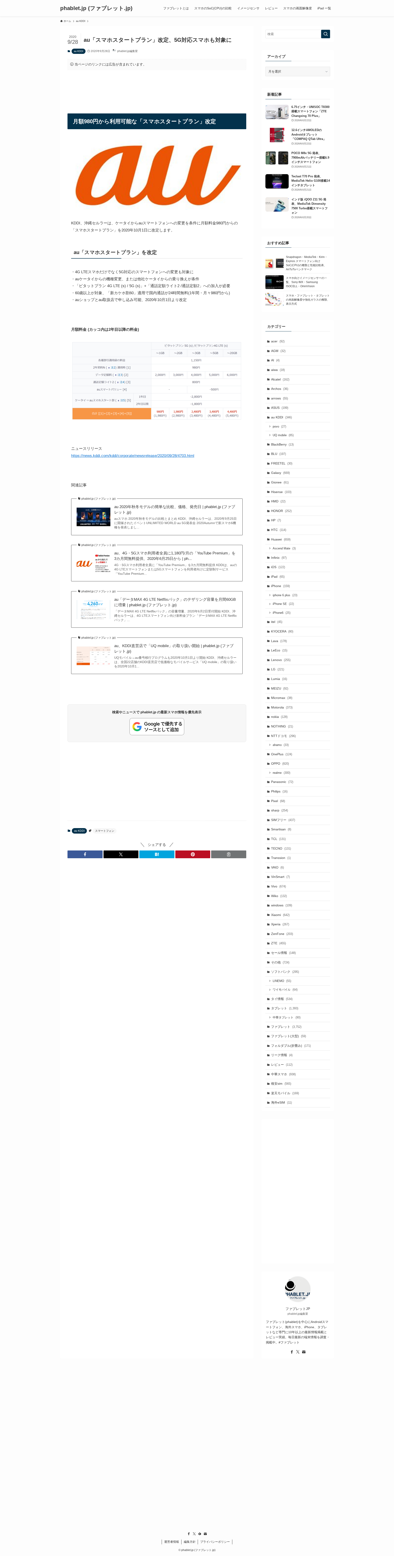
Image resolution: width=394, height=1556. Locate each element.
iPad (278, 576)
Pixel (278, 801)
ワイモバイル (285, 989)
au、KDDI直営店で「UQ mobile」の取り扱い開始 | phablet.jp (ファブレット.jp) (173, 648)
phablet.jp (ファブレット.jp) (96, 8)
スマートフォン (104, 830)
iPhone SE (283, 604)
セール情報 (283, 953)
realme (281, 772)
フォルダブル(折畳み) (291, 1045)
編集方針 (190, 1541)
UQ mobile (283, 435)
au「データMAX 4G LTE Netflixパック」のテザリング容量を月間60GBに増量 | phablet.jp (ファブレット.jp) (175, 602)
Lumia (279, 679)
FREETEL (281, 463)
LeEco (279, 650)
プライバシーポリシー (215, 1541)
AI (275, 360)
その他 (280, 962)
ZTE (278, 943)
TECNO (281, 848)
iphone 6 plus (285, 595)
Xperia (280, 924)
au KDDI (78, 51)
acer (278, 341)
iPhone (280, 586)
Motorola (282, 707)
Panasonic (282, 782)
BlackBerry (282, 444)
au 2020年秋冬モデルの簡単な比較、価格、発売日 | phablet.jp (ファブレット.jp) (174, 509)
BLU (278, 454)
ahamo (281, 745)
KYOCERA (282, 631)
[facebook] (292, 1352)
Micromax (281, 698)
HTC (278, 530)
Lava (279, 641)
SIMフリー (283, 820)
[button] (85, 854)
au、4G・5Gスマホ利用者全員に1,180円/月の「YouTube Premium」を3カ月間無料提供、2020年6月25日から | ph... (175, 556)
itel (276, 622)
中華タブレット (287, 1017)
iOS (278, 567)
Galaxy (280, 473)
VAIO (277, 867)
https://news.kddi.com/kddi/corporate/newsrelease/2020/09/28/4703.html (132, 456)
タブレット (284, 1008)
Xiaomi (280, 915)
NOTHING (282, 726)
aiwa (278, 370)
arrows (279, 398)
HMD (278, 501)
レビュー (282, 1064)
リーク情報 (282, 1055)
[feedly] (200, 1534)
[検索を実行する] (325, 34)
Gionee (280, 482)
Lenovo (280, 660)
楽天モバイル (285, 1093)
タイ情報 (282, 999)
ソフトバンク (285, 971)
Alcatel (280, 379)
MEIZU (279, 688)
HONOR (281, 511)
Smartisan (281, 829)
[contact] (303, 1352)
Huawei (280, 539)
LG (277, 669)
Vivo (278, 886)
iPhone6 (281, 612)
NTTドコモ (283, 736)
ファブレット (286, 1027)
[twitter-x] (298, 1352)
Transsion (281, 858)
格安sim (281, 1083)
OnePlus (281, 754)
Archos (279, 389)
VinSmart (280, 877)
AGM (278, 351)
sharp (279, 810)
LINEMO (282, 981)
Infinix (279, 557)
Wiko (279, 896)
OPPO (280, 763)
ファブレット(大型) (288, 1036)
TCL (278, 839)
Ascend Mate (284, 548)
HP (276, 520)
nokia (279, 717)
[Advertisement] (156, 87)
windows (281, 905)
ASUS (279, 407)
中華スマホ (283, 1074)
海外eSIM (281, 1102)
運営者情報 (171, 1541)
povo (279, 426)
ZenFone (282, 934)
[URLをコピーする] (228, 854)
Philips (279, 791)
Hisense (281, 492)
